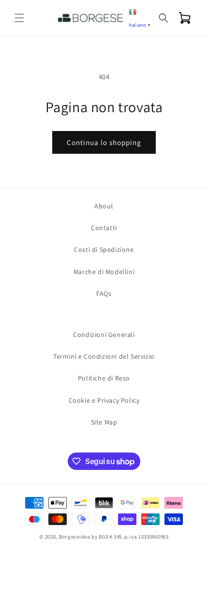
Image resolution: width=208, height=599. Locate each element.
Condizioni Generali (103, 334)
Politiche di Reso (104, 378)
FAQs (103, 293)
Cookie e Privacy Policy (104, 400)
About (104, 206)
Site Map (104, 422)
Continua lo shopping (104, 142)
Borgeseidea (74, 536)
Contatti (104, 227)
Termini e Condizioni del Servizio (104, 356)
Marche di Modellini (104, 271)
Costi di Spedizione (104, 249)
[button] (19, 18)
